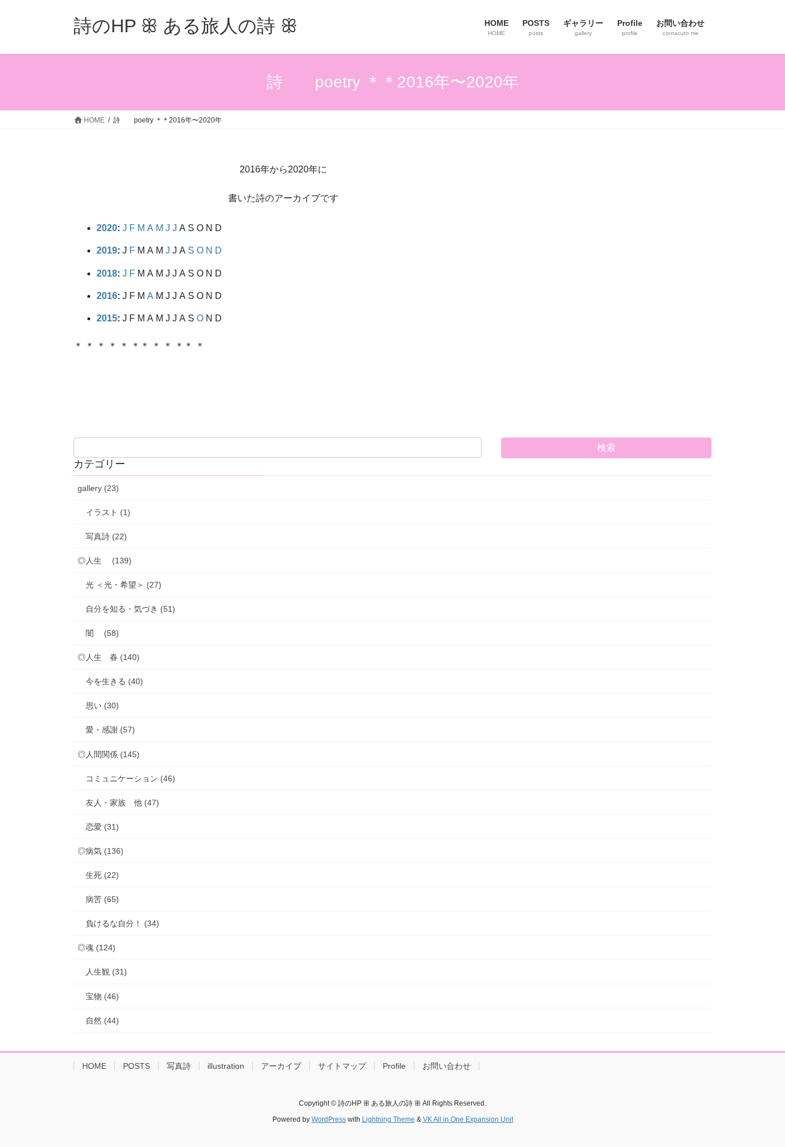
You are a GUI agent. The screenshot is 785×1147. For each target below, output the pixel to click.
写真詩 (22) (106, 536)
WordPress (328, 1119)
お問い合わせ (446, 1066)
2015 (107, 318)
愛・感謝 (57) (110, 729)
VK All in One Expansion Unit (468, 1119)
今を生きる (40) (114, 681)
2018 (107, 273)
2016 (107, 296)
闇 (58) (102, 633)
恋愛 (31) (102, 826)
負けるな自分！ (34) (122, 923)
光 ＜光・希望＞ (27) (123, 584)
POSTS (136, 1066)
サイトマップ (342, 1066)
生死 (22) (102, 875)
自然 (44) (102, 1020)
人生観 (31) (106, 971)
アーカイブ (281, 1066)
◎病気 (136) (101, 851)
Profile (394, 1066)
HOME (94, 1066)
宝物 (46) (102, 996)
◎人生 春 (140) (109, 657)
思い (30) (102, 705)
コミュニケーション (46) (130, 778)
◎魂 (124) (97, 947)
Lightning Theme (388, 1119)
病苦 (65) (102, 899)
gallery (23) (98, 488)
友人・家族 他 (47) (122, 802)
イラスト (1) (108, 512)
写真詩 (179, 1066)
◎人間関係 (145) (109, 754)
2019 (107, 250)
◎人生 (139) (105, 560)
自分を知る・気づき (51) (130, 608)
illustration (225, 1066)
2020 (107, 228)
